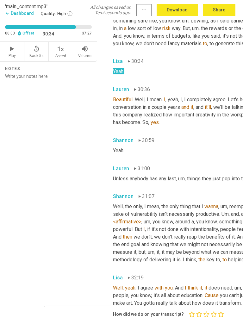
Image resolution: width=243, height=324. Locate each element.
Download (177, 9)
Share (219, 9)
